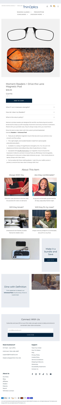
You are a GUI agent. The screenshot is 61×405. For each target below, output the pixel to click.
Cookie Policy (36, 357)
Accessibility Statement (39, 366)
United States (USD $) (8, 5)
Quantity (9, 94)
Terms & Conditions (37, 359)
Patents (5, 386)
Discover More (36, 14)
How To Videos (36, 350)
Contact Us (35, 369)
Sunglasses (21, 14)
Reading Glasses (23, 12)
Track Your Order (36, 348)
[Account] (47, 6)
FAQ (33, 352)
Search (5, 388)
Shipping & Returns (37, 362)
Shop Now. (50, 1)
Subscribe (30, 335)
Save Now (50, 260)
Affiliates (5, 381)
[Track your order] (51, 6)
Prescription (39, 12)
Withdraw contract (8, 390)
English (19, 5)
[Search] (58, 6)
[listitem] (30, 2)
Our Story (5, 376)
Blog (4, 379)
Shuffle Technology (23, 150)
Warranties (35, 364)
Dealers (5, 383)
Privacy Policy (36, 355)
